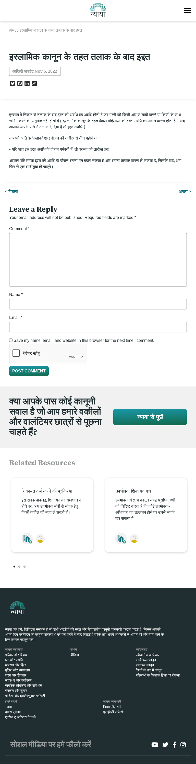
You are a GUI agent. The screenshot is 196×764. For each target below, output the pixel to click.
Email (15, 317)
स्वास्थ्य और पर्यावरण (18, 680)
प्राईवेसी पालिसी (113, 712)
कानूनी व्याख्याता (14, 649)
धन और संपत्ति (14, 660)
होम (11, 30)
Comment (19, 229)
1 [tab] (14, 567)
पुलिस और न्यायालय (17, 670)
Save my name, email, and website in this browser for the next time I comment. (84, 340)
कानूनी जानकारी (112, 701)
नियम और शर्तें (112, 707)
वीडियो (74, 655)
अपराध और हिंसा (15, 665)
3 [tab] (24, 567)
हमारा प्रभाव (13, 712)
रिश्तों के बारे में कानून (149, 670)
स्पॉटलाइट (142, 649)
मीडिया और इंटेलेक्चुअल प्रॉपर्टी (25, 696)
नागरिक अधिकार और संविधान (23, 685)
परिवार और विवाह (16, 655)
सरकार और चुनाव (16, 690)
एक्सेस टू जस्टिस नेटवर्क (20, 717)
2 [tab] (19, 567)
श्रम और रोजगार (15, 675)
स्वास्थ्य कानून (145, 665)
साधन (73, 649)
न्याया (8, 707)
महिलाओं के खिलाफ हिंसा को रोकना (158, 675)
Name (16, 294)
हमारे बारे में (11, 701)
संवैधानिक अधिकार (147, 655)
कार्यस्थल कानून (146, 660)
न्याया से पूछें (150, 417)
